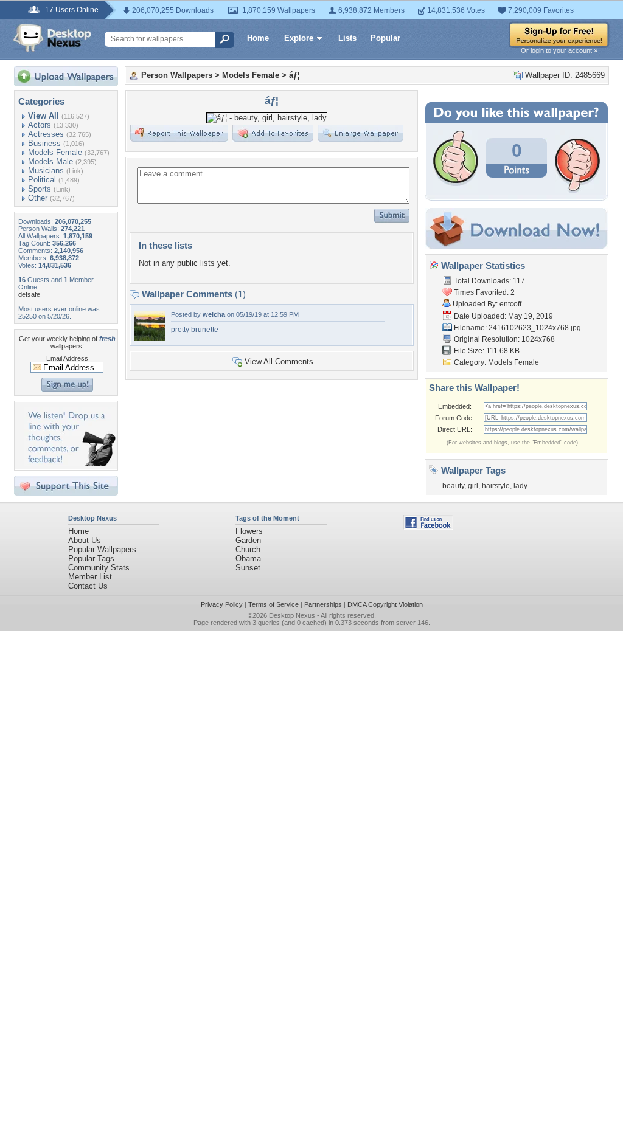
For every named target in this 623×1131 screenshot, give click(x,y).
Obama (248, 558)
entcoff (510, 304)
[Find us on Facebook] (428, 527)
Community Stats (99, 567)
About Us (84, 540)
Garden (248, 540)
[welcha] (149, 338)
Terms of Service (273, 604)
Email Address (67, 358)
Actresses (46, 134)
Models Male (50, 161)
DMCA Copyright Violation (385, 604)
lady (520, 486)
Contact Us (88, 585)
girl (473, 486)
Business (44, 143)
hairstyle (496, 486)
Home (258, 38)
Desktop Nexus (292, 615)
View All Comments (279, 361)
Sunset (247, 567)
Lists (347, 38)
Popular (385, 38)
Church (247, 549)
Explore (298, 38)
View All (43, 115)
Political (42, 179)
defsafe (29, 294)
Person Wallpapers (176, 75)
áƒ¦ (294, 75)
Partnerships (323, 604)
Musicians (46, 170)
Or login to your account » (559, 50)
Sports (39, 188)
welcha (214, 314)
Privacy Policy (222, 604)
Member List (90, 576)
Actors (39, 125)
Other (37, 197)
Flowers (249, 531)
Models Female (55, 152)
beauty (453, 486)
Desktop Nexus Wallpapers (52, 38)
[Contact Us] (70, 463)
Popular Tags (91, 558)
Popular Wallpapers (102, 549)
